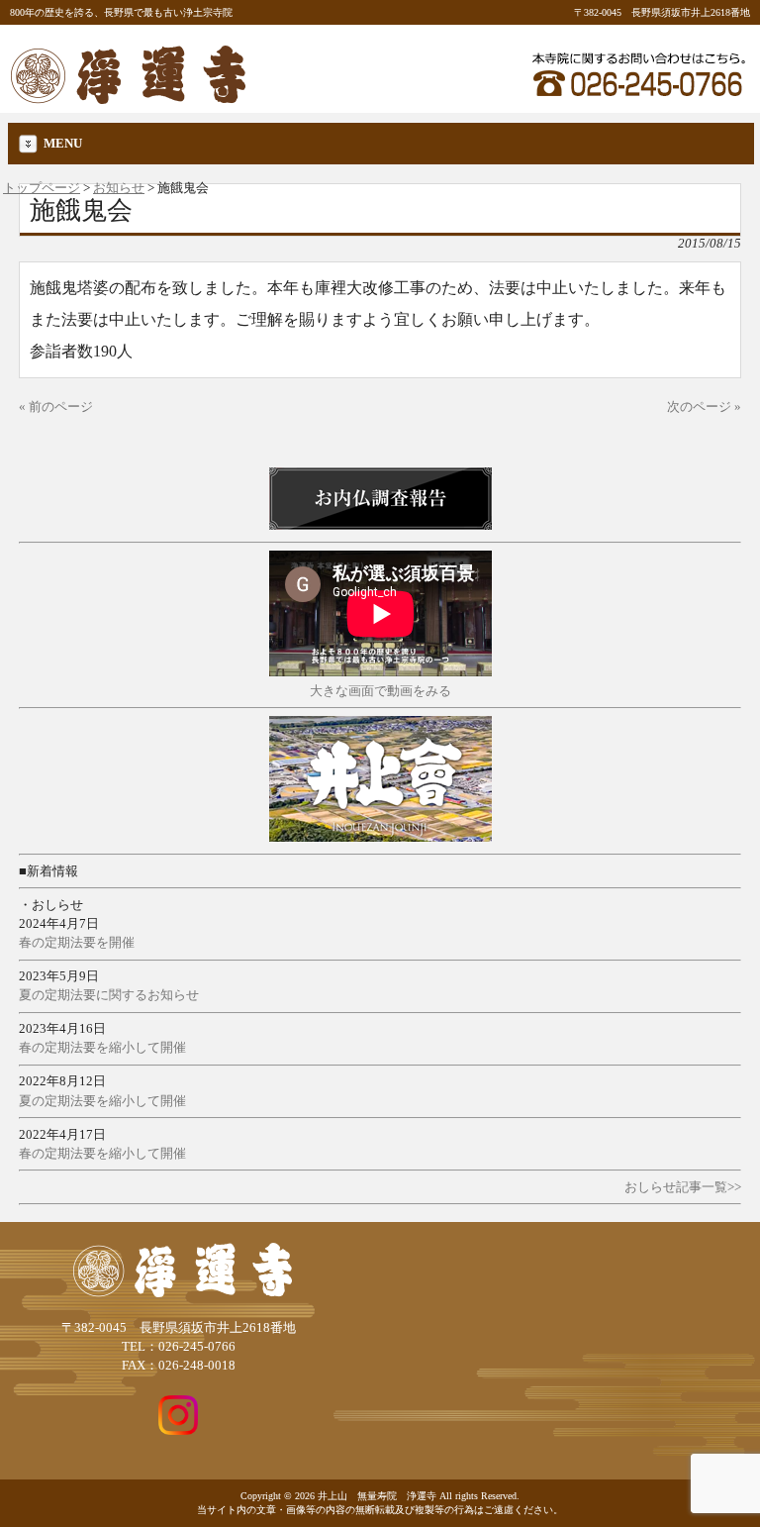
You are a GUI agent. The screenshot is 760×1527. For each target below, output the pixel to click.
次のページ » (704, 407)
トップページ (41, 188)
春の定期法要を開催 (77, 943)
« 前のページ (56, 407)
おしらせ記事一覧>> (682, 1187)
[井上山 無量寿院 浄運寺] (128, 97)
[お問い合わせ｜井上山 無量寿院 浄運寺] (638, 100)
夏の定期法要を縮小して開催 (102, 1101)
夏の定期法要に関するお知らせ (109, 995)
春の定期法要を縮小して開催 (102, 1048)
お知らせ (118, 188)
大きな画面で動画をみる (380, 691)
